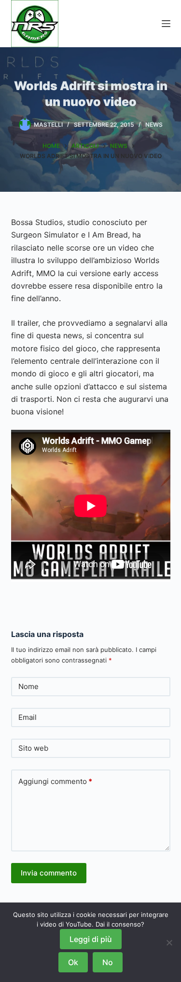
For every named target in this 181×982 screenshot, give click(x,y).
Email (27, 717)
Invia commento (49, 872)
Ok (73, 962)
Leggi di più (91, 939)
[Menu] (166, 23)
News (154, 124)
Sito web (33, 748)
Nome (28, 686)
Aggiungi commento (55, 781)
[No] (169, 942)
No (107, 962)
